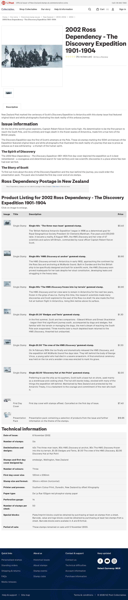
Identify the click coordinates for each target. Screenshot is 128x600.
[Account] (113, 9)
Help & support (9, 595)
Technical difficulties (76, 565)
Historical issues (42, 560)
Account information (76, 571)
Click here (55, 186)
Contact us (71, 560)
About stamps (40, 565)
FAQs (4, 576)
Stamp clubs (40, 576)
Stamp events (40, 571)
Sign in (122, 9)
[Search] (90, 9)
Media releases (9, 582)
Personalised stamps (12, 560)
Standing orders (10, 565)
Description (12, 107)
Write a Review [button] (100, 57)
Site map (25, 595)
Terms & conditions (83, 595)
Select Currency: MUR (109, 568)
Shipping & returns (11, 571)
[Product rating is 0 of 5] (71, 57)
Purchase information (76, 576)
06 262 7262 (121, 3)
